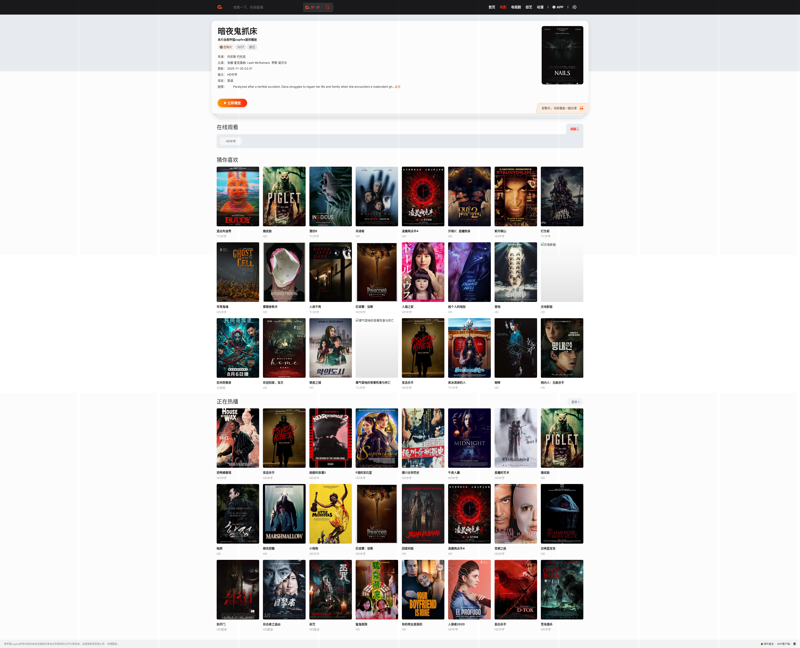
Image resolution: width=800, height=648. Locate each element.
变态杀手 (408, 382)
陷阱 (219, 548)
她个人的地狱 (457, 306)
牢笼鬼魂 (222, 306)
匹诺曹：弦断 (364, 306)
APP (560, 7)
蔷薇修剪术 (270, 306)
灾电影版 (546, 306)
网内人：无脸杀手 (552, 382)
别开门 (221, 624)
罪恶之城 (315, 382)
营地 (497, 306)
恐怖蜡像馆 (224, 472)
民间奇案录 (224, 382)
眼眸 (497, 382)
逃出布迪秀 (224, 231)
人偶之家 (408, 306)
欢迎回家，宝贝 (273, 382)
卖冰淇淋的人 (457, 382)
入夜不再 (315, 306)
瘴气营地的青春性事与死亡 (373, 382)
